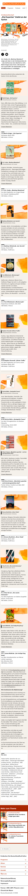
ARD (8, 888)
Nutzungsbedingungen (8, 881)
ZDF (12, 888)
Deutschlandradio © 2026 (9, 893)
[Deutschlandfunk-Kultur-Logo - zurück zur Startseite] (14, 4)
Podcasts (17, 8)
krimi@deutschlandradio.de (12, 685)
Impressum (4, 883)
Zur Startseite (5, 848)
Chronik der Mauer (7, 890)
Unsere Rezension (6, 126)
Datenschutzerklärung (8, 878)
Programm (10, 8)
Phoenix (17, 888)
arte (22, 888)
